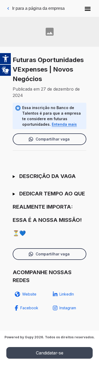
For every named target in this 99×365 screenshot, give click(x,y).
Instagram (67, 308)
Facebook (29, 308)
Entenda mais (64, 124)
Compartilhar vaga (53, 139)
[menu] (88, 8)
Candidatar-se (49, 352)
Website (29, 294)
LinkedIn (66, 294)
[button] (88, 8)
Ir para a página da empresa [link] (38, 8)
